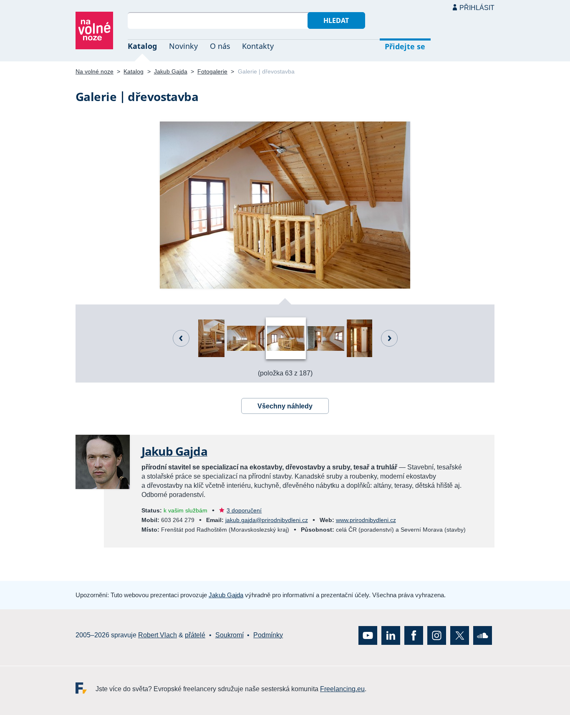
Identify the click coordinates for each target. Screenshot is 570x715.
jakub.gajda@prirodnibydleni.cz (266, 520)
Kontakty (258, 46)
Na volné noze (94, 71)
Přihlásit (476, 7)
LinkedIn (390, 635)
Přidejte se (405, 46)
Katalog (142, 46)
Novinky (183, 46)
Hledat (336, 20)
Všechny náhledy (285, 406)
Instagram (436, 635)
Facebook (413, 635)
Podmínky (268, 635)
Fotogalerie (212, 71)
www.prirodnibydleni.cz (366, 520)
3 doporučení (244, 510)
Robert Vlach (157, 635)
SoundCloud (482, 635)
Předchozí (181, 338)
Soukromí (229, 635)
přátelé (195, 635)
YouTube (367, 635)
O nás (220, 46)
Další (389, 338)
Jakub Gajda (170, 71)
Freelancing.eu (86, 687)
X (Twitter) (459, 635)
